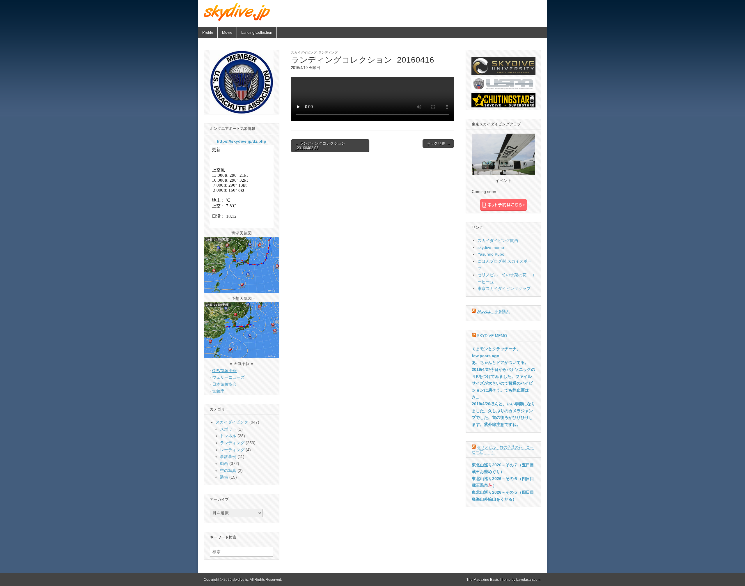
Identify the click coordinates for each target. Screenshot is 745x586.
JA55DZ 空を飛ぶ (493, 311)
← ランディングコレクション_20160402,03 (320, 145)
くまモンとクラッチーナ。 (496, 348)
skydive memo (491, 247)
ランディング (328, 52)
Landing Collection (256, 32)
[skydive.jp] (237, 12)
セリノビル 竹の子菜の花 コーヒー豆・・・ (503, 449)
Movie (227, 32)
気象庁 (218, 391)
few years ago (485, 355)
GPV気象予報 (224, 370)
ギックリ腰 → (438, 143)
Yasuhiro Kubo (491, 254)
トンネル (228, 435)
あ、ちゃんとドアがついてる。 (500, 362)
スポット (228, 429)
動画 (224, 463)
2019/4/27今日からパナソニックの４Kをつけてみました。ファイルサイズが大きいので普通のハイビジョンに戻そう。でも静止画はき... (503, 383)
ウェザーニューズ (228, 377)
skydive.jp (240, 580)
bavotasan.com (528, 580)
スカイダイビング (304, 52)
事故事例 (228, 456)
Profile (207, 32)
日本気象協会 (224, 384)
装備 (224, 477)
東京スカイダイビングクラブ (504, 288)
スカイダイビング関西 (498, 240)
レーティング (232, 449)
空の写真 (228, 470)
